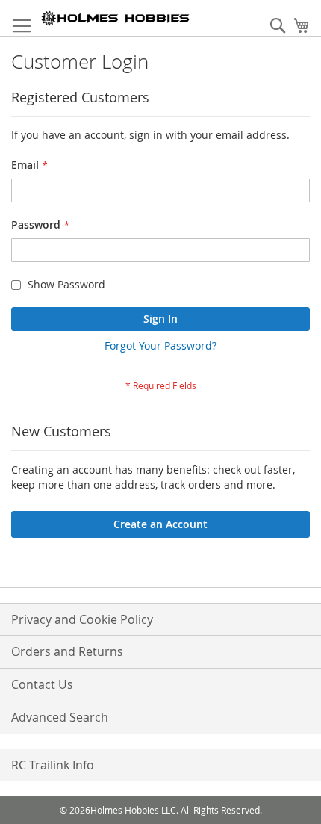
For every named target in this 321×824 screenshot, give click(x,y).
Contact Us (42, 684)
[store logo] (115, 18)
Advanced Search (59, 717)
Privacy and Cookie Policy (82, 619)
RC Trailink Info (52, 765)
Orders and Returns (67, 651)
